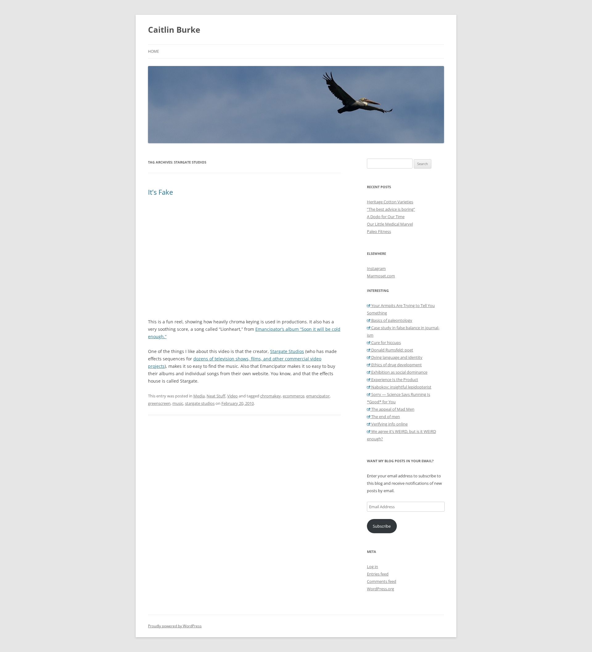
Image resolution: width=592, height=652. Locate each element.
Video (232, 396)
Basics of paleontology (391, 320)
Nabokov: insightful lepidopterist (400, 387)
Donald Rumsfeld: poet (391, 350)
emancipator (318, 396)
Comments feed (381, 581)
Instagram (376, 268)
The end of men (385, 416)
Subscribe (382, 526)
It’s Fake (160, 192)
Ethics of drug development (396, 365)
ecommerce (293, 396)
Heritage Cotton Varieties (390, 202)
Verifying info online (389, 424)
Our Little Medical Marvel (390, 224)
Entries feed (377, 574)
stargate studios (200, 403)
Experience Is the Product (394, 379)
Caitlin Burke (174, 29)
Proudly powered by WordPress (175, 626)
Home (153, 51)
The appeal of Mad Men (392, 409)
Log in (372, 566)
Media (199, 396)
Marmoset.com (381, 276)
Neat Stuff (216, 396)
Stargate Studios (287, 351)
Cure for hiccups (385, 342)
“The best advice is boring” (391, 209)
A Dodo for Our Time (386, 216)
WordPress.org (380, 589)
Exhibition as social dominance (398, 372)
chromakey (270, 396)
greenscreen (159, 403)
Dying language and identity (396, 357)
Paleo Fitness (379, 231)
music (177, 403)
